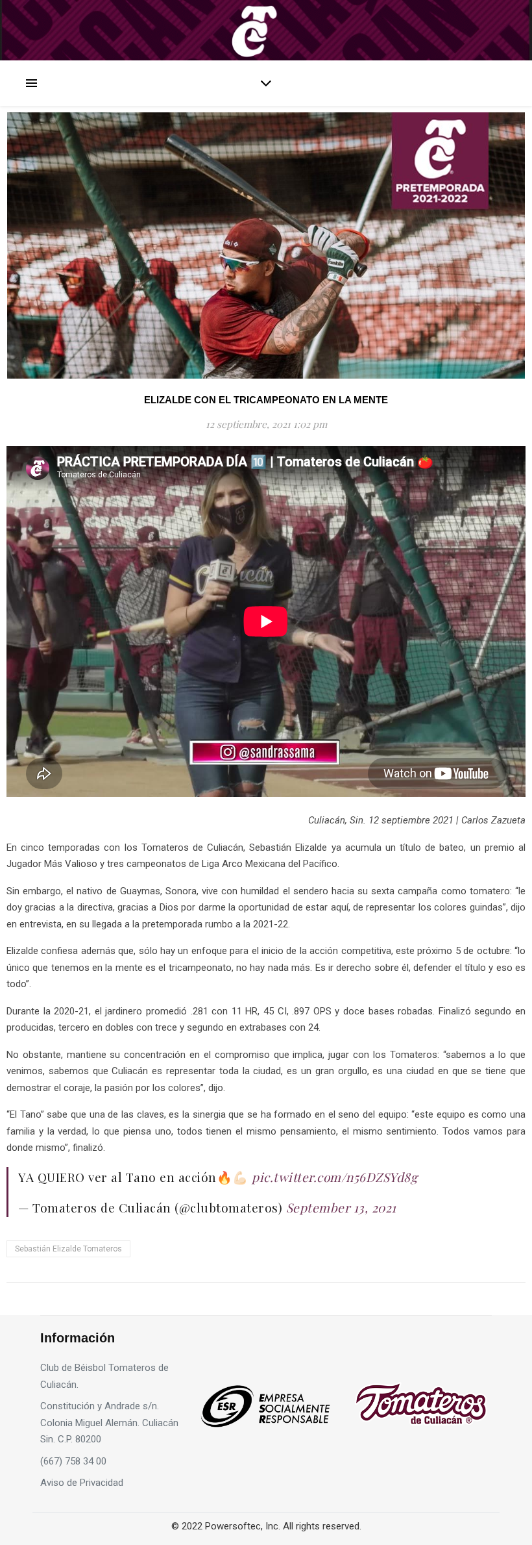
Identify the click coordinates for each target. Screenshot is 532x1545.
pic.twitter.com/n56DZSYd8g (334, 1176)
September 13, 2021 (341, 1207)
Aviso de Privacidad (81, 1482)
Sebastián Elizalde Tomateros (68, 1248)
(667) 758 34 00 (73, 1461)
